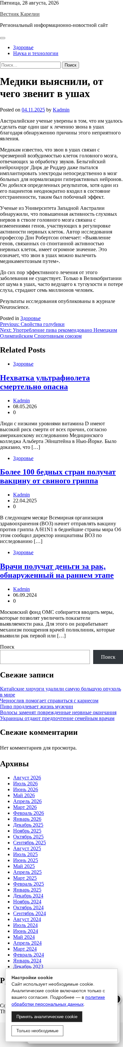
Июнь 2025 (25, 860)
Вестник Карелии (20, 14)
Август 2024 (27, 919)
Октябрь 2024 (28, 907)
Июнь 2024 (25, 931)
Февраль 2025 (28, 884)
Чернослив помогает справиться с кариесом (49, 700)
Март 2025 (25, 878)
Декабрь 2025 (28, 825)
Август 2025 (27, 848)
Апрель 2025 (27, 872)
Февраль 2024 (28, 954)
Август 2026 (27, 777)
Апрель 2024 (27, 943)
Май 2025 (24, 866)
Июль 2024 (25, 925)
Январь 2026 (27, 819)
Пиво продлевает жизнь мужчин (36, 706)
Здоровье (23, 47)
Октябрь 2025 (28, 836)
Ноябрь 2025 (27, 831)
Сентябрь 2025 (29, 842)
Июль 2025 (25, 854)
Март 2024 (25, 949)
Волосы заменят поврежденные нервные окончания (58, 712)
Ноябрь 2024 (27, 901)
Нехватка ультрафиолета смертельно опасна (45, 382)
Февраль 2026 (28, 813)
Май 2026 (24, 795)
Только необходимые (37, 1030)
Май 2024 (24, 937)
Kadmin (61, 109)
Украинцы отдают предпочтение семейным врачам (57, 718)
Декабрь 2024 (28, 895)
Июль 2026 (25, 783)
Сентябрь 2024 (29, 913)
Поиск (7, 647)
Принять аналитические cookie (46, 1016)
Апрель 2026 (27, 801)
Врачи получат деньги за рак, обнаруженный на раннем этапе (57, 570)
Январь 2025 (27, 890)
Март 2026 (25, 807)
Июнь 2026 (25, 789)
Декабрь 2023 (28, 966)
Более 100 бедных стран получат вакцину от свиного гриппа (58, 476)
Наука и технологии (35, 53)
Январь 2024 (27, 960)
